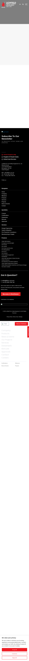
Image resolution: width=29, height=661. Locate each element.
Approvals (5, 352)
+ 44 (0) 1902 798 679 (9, 175)
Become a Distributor (11, 294)
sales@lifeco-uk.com (9, 172)
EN (20, 4)
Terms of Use (15, 316)
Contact (5, 355)
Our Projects (6, 340)
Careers (5, 358)
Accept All (14, 649)
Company (6, 330)
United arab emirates (9, 159)
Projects (17, 365)
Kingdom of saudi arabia (11, 157)
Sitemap (20, 316)
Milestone (17, 363)
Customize (14, 653)
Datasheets (6, 346)
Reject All (14, 657)
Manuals (5, 349)
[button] (23, 4)
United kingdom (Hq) (9, 154)
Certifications (4, 363)
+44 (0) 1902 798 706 (9, 174)
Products (5, 334)
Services (5, 343)
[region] (14, 648)
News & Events (7, 337)
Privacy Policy (9, 316)
